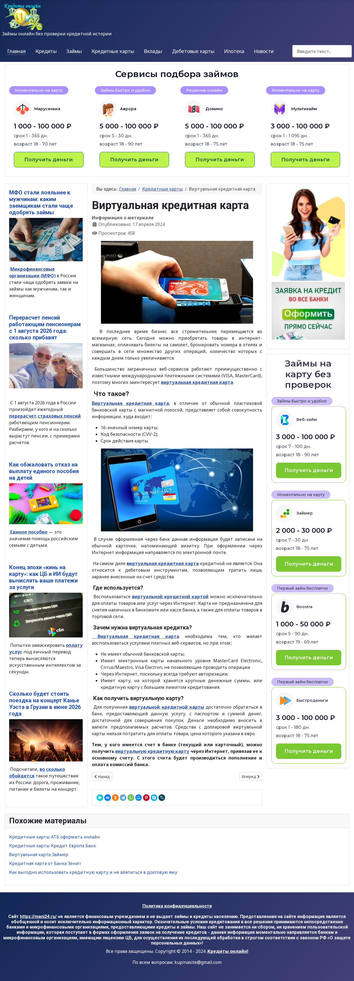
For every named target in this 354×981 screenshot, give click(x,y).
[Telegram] (123, 797)
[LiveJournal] (161, 797)
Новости (264, 51)
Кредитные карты (113, 51)
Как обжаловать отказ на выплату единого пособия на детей (44, 471)
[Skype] (154, 797)
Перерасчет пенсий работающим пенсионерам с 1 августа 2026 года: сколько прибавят (45, 327)
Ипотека (234, 51)
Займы (74, 51)
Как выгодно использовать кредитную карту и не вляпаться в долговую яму (93, 872)
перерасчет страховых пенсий (45, 416)
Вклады (153, 51)
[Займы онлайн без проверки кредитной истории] (308, 264)
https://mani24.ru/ (38, 916)
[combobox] (322, 51)
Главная (16, 51)
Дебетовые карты (193, 51)
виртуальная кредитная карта (197, 382)
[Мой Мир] (138, 797)
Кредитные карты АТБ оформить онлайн (54, 837)
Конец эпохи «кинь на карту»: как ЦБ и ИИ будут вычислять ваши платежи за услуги (43, 577)
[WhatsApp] (130, 797)
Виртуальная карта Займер (38, 854)
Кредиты (46, 51)
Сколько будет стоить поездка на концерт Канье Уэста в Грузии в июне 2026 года (45, 703)
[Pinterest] (146, 797)
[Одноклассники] (115, 797)
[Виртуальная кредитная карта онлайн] (177, 282)
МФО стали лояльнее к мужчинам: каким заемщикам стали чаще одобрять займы (41, 202)
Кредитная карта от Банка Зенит (45, 863)
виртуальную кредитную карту (152, 751)
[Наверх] (344, 971)
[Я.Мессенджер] (100, 797)
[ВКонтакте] (107, 797)
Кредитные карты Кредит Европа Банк (52, 846)
